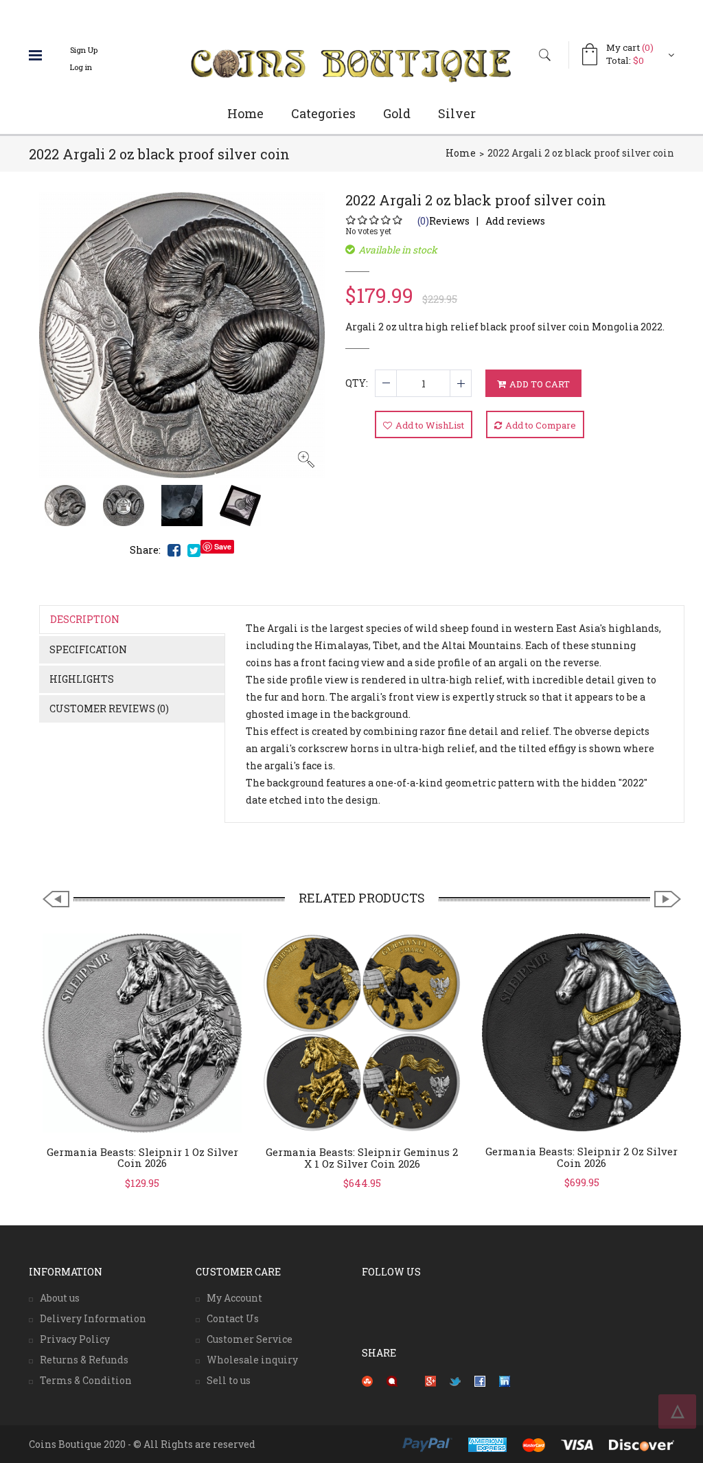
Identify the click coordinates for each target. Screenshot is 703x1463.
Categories (323, 113)
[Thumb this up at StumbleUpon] (367, 1380)
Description (84, 619)
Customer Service (249, 1339)
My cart (630, 47)
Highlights (81, 678)
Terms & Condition (86, 1380)
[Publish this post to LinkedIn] (504, 1380)
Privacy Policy (75, 1339)
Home (245, 113)
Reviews (443, 220)
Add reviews (515, 220)
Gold (397, 113)
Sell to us (229, 1380)
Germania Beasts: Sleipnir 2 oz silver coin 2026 (581, 1157)
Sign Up (83, 50)
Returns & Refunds (84, 1359)
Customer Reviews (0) (109, 708)
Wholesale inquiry (252, 1359)
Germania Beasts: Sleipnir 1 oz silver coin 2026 (142, 1157)
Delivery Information (93, 1318)
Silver (457, 113)
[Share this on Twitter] (455, 1380)
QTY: (356, 382)
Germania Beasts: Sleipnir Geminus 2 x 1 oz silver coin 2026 (362, 1157)
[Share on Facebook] (479, 1380)
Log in (81, 67)
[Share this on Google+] (430, 1380)
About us (60, 1297)
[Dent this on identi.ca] (392, 1380)
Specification (88, 649)
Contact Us (233, 1318)
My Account (234, 1297)
